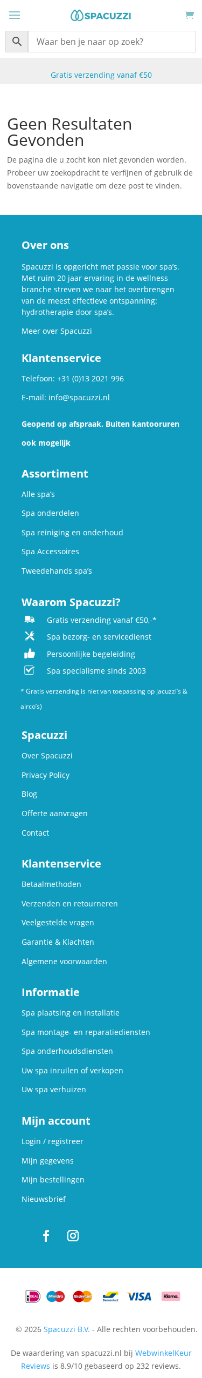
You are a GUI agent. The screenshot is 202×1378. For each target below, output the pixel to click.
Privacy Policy (45, 775)
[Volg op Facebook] (45, 1236)
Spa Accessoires (50, 551)
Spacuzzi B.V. (67, 1329)
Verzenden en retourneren (70, 903)
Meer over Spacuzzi (57, 331)
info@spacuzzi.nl (79, 397)
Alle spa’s (38, 494)
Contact (35, 833)
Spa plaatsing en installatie (71, 1012)
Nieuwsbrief (44, 1199)
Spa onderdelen (50, 513)
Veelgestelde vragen (58, 922)
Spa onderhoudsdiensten (67, 1051)
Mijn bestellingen (53, 1179)
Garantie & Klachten (58, 942)
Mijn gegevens (48, 1160)
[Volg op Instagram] (72, 1236)
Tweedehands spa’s (57, 571)
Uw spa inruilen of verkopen (72, 1070)
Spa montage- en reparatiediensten (86, 1032)
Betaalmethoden (51, 884)
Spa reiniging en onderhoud (72, 532)
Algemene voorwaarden (64, 961)
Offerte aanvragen (55, 813)
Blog (29, 794)
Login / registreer (52, 1141)
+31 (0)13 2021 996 (90, 378)
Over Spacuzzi (47, 755)
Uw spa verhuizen (54, 1089)
